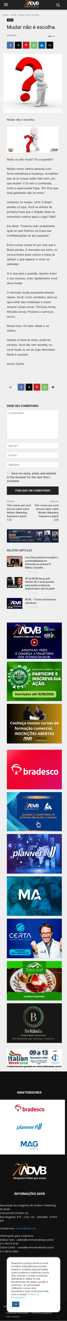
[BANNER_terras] (34, 981)
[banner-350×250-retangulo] (34, 681)
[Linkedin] (41, 45)
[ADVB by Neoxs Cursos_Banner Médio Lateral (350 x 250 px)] (34, 723)
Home (6, 14)
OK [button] (15, 1304)
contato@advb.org (25, 1228)
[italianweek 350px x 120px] (34, 1058)
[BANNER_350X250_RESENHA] (34, 811)
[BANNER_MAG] (34, 896)
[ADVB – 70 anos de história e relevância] (14, 603)
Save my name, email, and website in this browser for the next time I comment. (31, 477)
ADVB (13, 14)
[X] (18, 45)
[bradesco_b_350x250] (34, 769)
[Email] (49, 45)
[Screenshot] (34, 854)
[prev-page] (9, 614)
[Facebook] (10, 45)
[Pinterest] (26, 45)
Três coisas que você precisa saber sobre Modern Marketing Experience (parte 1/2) (19, 512)
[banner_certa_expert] (34, 938)
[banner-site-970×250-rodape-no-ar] (33, 536)
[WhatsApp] (34, 45)
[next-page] (14, 614)
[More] (53, 387)
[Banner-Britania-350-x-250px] (34, 1023)
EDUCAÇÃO (12, 586)
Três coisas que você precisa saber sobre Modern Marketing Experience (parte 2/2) (46, 512)
